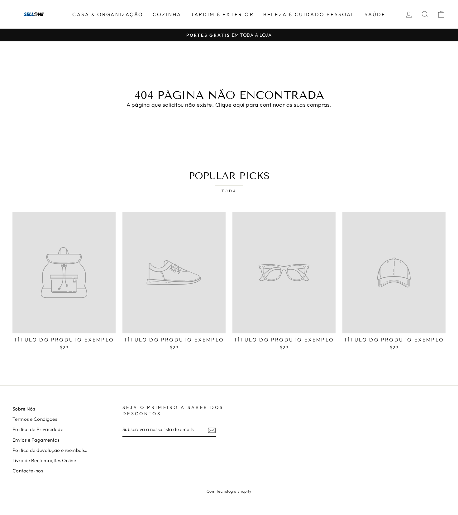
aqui (239, 104)
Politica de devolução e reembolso (50, 450)
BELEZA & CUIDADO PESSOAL (309, 14)
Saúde (375, 14)
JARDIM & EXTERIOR (222, 14)
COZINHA (167, 14)
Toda (229, 190)
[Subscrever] (212, 430)
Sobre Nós (23, 409)
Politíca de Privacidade (37, 429)
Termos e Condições (34, 419)
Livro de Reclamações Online (44, 460)
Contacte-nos (27, 471)
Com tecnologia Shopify (229, 491)
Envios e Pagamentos (36, 440)
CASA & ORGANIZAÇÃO (107, 14)
